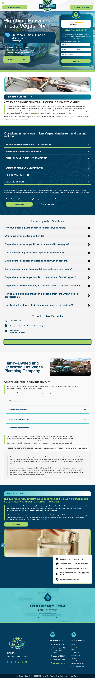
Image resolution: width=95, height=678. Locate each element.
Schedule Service (60, 663)
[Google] (18, 661)
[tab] (20, 448)
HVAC (73, 649)
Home (73, 644)
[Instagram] (11, 661)
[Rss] (26, 661)
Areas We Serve (76, 655)
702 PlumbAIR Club (76, 652)
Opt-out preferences (77, 663)
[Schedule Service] (51, 663)
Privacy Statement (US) (78, 666)
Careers (73, 658)
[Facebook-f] (7, 661)
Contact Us (74, 661)
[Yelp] (15, 661)
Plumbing (74, 647)
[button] (3, 3)
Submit (76, 61)
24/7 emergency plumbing (28, 113)
